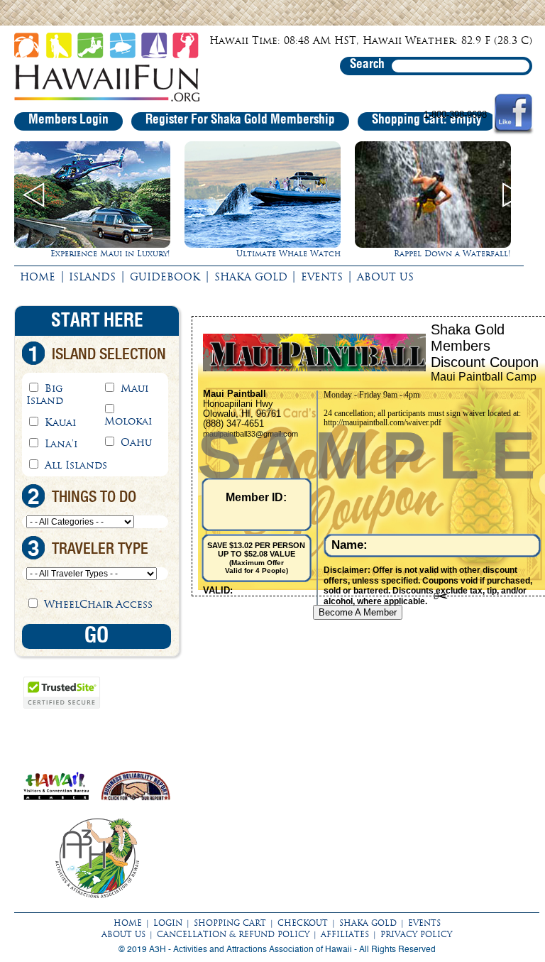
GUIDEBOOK (165, 276)
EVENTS (322, 276)
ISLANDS (92, 276)
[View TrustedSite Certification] (62, 706)
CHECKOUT (302, 923)
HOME (37, 276)
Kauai (60, 422)
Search (367, 64)
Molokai (128, 421)
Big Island (44, 394)
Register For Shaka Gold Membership (240, 120)
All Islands (76, 465)
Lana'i (61, 443)
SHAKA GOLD (250, 276)
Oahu (136, 442)
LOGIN (167, 923)
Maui (134, 388)
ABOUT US (385, 276)
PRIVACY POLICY (416, 934)
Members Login (68, 120)
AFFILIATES (345, 934)
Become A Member (358, 612)
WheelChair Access (98, 604)
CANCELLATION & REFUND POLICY (233, 934)
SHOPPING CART (230, 923)
